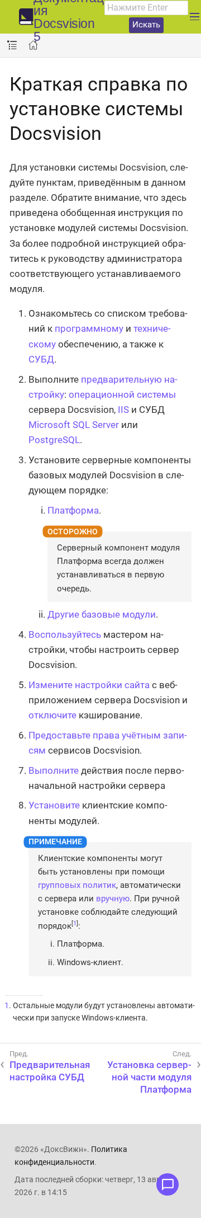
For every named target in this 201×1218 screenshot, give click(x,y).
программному (89, 328)
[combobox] (146, 8)
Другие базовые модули (101, 614)
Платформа (73, 510)
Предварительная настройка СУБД (49, 1071)
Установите (54, 805)
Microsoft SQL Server (73, 424)
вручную (113, 898)
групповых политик (77, 885)
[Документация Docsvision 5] (26, 17)
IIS (123, 409)
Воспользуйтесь (64, 634)
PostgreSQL (54, 439)
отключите (52, 715)
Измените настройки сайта (89, 684)
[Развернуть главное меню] (194, 17)
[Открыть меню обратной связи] (167, 1184)
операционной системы (122, 394)
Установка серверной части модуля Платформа (149, 1077)
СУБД (41, 359)
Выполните (53, 770)
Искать (146, 25)
